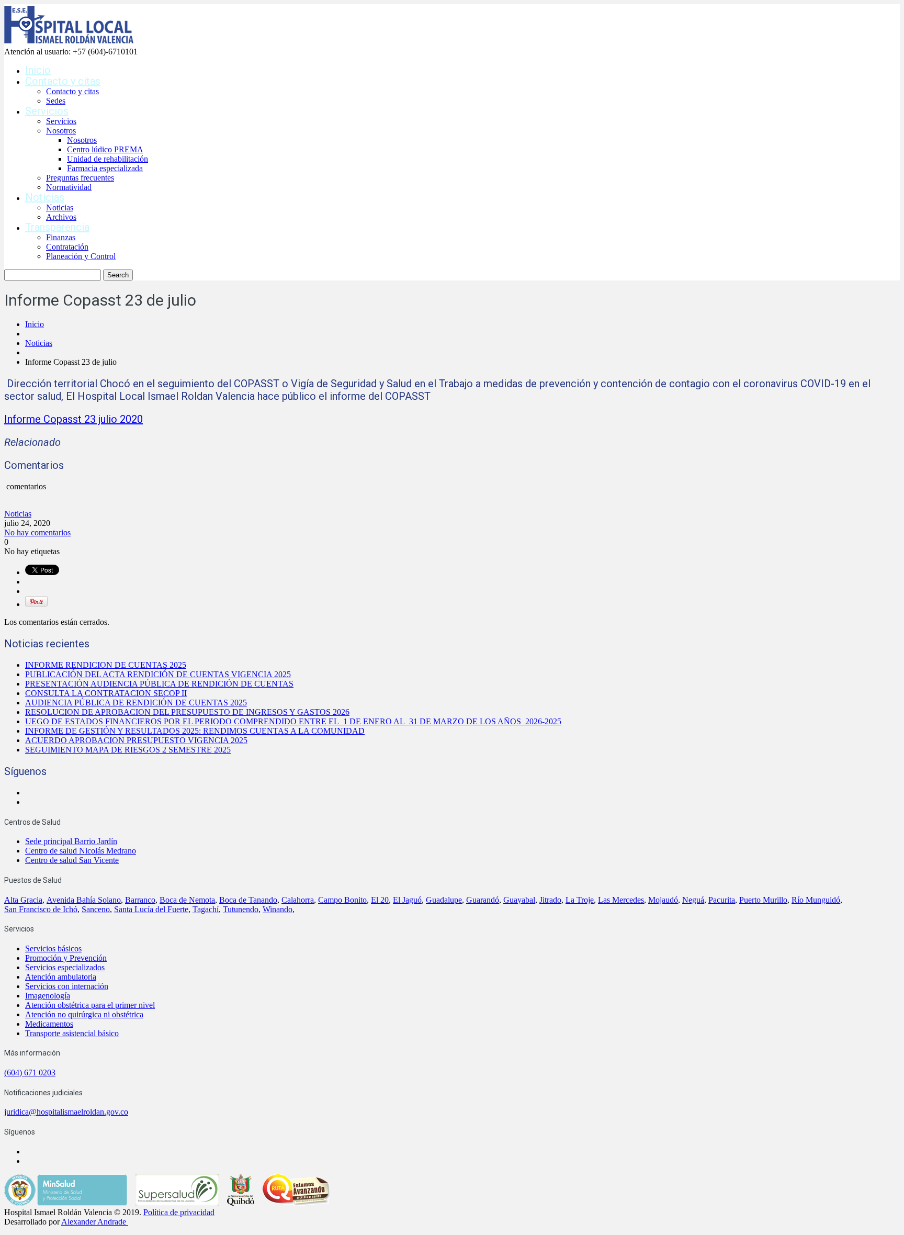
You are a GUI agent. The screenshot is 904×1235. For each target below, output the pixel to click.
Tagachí (206, 909)
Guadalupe (444, 899)
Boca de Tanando (248, 899)
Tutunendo (240, 909)
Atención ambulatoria (60, 976)
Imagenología (47, 995)
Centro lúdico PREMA (105, 149)
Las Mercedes (621, 899)
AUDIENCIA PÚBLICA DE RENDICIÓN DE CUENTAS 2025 (136, 702)
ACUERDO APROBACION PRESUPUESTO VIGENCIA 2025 (136, 740)
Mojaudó (663, 899)
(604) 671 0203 (29, 1072)
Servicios (47, 111)
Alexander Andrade (93, 1221)
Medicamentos (49, 1023)
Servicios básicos (53, 948)
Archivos (61, 216)
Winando (277, 909)
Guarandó (482, 899)
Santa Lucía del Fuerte (151, 909)
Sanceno (96, 909)
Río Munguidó (816, 899)
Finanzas (60, 237)
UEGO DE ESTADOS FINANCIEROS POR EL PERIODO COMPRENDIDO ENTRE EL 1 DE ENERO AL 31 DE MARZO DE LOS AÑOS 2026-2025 (293, 721)
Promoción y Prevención (66, 957)
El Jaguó (407, 899)
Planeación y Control (81, 256)
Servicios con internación (66, 986)
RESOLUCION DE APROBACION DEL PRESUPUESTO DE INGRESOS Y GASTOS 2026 (187, 712)
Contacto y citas (62, 81)
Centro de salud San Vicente (72, 860)
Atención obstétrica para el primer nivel (90, 1005)
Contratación (67, 246)
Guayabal (519, 899)
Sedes (55, 100)
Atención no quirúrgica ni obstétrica (84, 1014)
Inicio (38, 70)
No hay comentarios (37, 532)
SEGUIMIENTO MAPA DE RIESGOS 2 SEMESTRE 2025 (128, 749)
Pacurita (721, 899)
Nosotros (61, 130)
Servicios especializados (65, 967)
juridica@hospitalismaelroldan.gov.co (66, 1111)
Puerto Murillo (763, 899)
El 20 (380, 899)
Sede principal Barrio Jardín (71, 841)
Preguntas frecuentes (80, 177)
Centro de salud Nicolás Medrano (80, 850)
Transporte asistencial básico (72, 1033)
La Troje (580, 899)
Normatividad (69, 187)
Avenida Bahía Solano (84, 899)
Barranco (140, 899)
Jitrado (550, 899)
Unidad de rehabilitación (107, 158)
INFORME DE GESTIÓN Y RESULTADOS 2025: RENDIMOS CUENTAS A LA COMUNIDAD (195, 730)
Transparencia (57, 227)
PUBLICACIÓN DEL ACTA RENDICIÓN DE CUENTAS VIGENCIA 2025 (158, 674)
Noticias (44, 197)
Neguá (693, 899)
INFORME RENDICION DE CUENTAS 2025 (105, 664)
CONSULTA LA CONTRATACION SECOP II (106, 693)
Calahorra (297, 899)
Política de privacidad (178, 1212)
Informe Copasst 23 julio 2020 (73, 419)
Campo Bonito (342, 899)
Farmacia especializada (105, 168)
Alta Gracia (23, 899)
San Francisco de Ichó (40, 909)
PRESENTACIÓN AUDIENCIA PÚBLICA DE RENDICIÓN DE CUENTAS (159, 683)
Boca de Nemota (187, 899)
